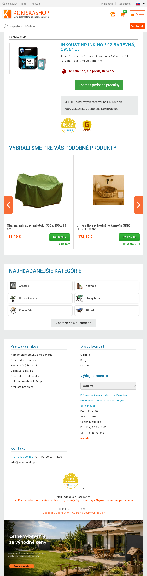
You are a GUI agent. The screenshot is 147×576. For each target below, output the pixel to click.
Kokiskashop (17, 36)
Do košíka (59, 237)
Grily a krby (58, 500)
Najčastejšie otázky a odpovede (31, 354)
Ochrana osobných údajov (27, 381)
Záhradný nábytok (93, 500)
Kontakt (36, 3)
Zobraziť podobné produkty (99, 85)
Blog (24, 3)
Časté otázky (9, 3)
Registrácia (124, 3)
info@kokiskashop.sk (25, 462)
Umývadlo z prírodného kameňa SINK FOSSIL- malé (103, 227)
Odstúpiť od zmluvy (23, 360)
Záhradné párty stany (120, 500)
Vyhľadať (137, 26)
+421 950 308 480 (22, 456)
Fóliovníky (42, 500)
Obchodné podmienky (25, 376)
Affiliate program (22, 386)
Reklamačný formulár (24, 365)
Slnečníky (73, 500)
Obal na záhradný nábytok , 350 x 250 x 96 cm (36, 227)
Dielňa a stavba (24, 500)
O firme (85, 354)
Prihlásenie (107, 3)
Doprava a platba (22, 370)
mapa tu (84, 438)
